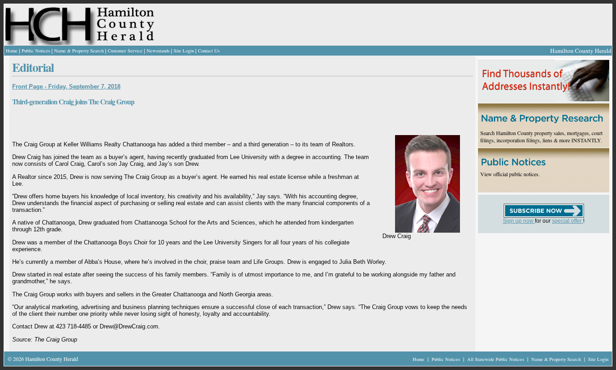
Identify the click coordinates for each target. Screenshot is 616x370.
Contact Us (209, 50)
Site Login (184, 50)
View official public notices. (510, 174)
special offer (567, 221)
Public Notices (36, 50)
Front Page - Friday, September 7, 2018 (66, 86)
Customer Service (125, 50)
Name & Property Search (79, 50)
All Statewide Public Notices (496, 359)
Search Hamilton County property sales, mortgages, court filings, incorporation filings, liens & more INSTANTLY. (541, 136)
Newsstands (158, 50)
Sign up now (519, 221)
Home (12, 50)
